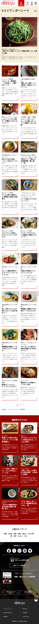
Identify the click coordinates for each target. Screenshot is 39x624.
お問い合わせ (26, 616)
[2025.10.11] (10, 71)
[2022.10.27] (10, 222)
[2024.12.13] (29, 71)
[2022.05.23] (10, 296)
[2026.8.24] (29, 428)
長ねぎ (24, 533)
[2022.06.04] (29, 258)
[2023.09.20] (29, 109)
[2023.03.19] (10, 184)
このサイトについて (7, 608)
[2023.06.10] (10, 146)
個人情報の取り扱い (7, 612)
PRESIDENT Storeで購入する (10, 592)
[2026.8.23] (10, 493)
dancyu (4, 409)
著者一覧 (25, 608)
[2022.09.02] (10, 258)
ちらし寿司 (31, 533)
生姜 (15, 535)
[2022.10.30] (29, 184)
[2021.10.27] (29, 372)
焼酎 (5, 533)
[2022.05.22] (29, 296)
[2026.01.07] (19, 32)
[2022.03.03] (10, 372)
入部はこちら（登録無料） (19, 565)
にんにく (20, 535)
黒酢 (19, 533)
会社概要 (5, 616)
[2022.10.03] (29, 222)
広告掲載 (25, 612)
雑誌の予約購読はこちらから (28, 592)
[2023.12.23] (10, 109)
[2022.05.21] (10, 334)
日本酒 (10, 533)
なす (25, 535)
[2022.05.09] (29, 334)
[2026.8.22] (10, 460)
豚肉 (15, 533)
